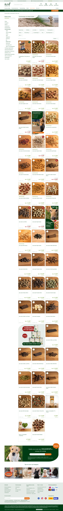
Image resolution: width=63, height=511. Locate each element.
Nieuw (6, 21)
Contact (57, 8)
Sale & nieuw (32, 8)
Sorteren (54, 38)
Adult (7, 30)
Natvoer (6, 24)
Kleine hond (8, 41)
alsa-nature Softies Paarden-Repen (24, 128)
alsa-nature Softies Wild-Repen (37, 363)
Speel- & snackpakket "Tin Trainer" (50, 411)
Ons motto (17, 491)
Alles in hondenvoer (8, 55)
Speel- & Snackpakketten (10, 46)
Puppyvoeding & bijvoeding (9, 54)
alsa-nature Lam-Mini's (23, 221)
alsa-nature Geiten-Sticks (36, 103)
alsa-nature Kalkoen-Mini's (23, 292)
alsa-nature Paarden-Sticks (37, 269)
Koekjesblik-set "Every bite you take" (24, 57)
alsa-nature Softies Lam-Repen (24, 316)
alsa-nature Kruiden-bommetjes (24, 387)
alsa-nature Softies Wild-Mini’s (51, 363)
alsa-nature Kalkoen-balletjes (24, 198)
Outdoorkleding (22, 8)
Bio (6, 40)
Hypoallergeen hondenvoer (9, 51)
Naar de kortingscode (13, 505)
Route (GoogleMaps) (40, 491)
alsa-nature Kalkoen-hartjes (37, 198)
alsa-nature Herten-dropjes (50, 103)
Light (7, 35)
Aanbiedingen (7, 57)
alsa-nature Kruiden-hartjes (51, 292)
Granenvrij (8, 38)
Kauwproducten (7, 27)
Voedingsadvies (7, 492)
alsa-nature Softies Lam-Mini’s (24, 363)
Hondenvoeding (7, 8)
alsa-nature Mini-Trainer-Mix (51, 198)
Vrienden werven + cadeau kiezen (31, 493)
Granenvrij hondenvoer (9, 49)
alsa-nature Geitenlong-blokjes (51, 269)
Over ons (37, 8)
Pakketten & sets (8, 52)
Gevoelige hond (8, 44)
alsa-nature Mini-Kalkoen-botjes (38, 174)
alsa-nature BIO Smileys (23, 245)
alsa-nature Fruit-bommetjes (24, 174)
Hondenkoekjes (8, 29)
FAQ (16, 488)
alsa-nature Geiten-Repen (50, 316)
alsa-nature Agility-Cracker (23, 103)
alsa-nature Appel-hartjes (36, 221)
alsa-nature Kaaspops (36, 316)
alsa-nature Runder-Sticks (37, 387)
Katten (27, 8)
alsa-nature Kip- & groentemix (51, 127)
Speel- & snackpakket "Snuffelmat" (23, 435)
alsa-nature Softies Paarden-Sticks (51, 388)
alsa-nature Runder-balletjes (37, 434)
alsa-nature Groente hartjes (51, 56)
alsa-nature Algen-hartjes (36, 245)
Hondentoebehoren (15, 8)
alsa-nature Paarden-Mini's (37, 292)
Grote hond (8, 43)
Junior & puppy (8, 32)
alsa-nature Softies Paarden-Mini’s (51, 175)
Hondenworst (7, 26)
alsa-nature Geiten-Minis (23, 269)
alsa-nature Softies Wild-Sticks (51, 245)
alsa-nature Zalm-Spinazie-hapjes (37, 57)
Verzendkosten (7, 488)
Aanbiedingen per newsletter (30, 492)
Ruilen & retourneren (7, 491)
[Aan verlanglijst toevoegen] (20, 42)
